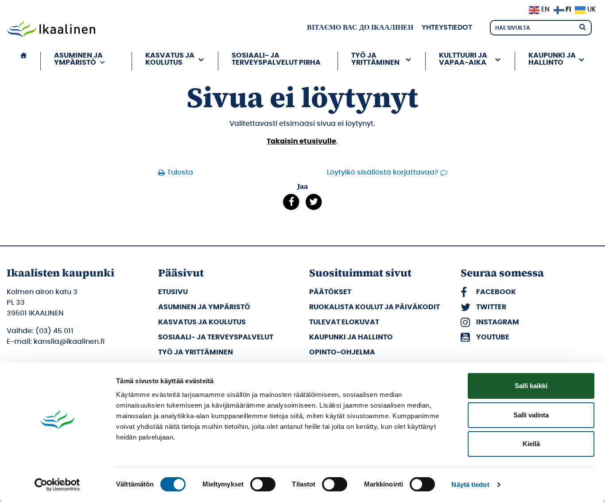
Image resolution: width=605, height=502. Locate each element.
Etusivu (173, 292)
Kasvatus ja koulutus (202, 322)
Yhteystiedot (447, 27)
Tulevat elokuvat (344, 322)
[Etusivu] (23, 61)
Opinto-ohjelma (342, 352)
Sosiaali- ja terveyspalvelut (215, 337)
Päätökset (330, 292)
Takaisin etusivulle (301, 141)
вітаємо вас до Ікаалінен (360, 27)
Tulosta (180, 172)
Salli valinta (531, 415)
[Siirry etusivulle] (51, 29)
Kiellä (531, 444)
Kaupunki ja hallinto (351, 337)
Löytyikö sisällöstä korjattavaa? (382, 172)
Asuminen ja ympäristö (204, 307)
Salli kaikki (531, 385)
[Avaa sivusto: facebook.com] (291, 202)
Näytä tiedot (470, 484)
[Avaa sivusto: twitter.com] (313, 202)
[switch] (262, 484)
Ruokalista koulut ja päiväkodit (374, 307)
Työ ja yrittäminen (195, 352)
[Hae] (582, 26)
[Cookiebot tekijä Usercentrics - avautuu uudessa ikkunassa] (57, 484)
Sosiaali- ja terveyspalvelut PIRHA (276, 59)
